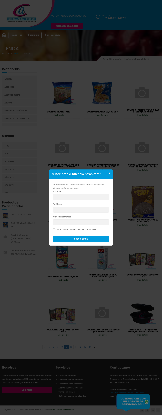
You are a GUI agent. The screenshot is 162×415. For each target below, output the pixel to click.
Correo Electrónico (62, 216)
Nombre (57, 191)
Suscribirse (81, 239)
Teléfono (57, 204)
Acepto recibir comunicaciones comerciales (75, 229)
